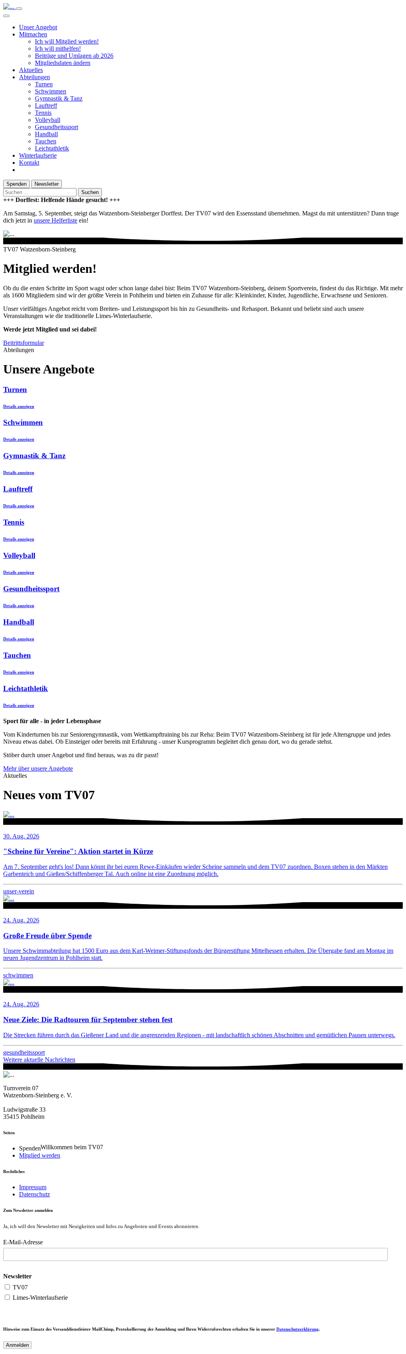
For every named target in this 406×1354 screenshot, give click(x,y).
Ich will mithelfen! (58, 48)
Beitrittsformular (23, 342)
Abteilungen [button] (34, 77)
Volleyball (47, 119)
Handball (46, 134)
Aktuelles (31, 70)
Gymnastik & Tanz (58, 98)
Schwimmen (50, 91)
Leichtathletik (52, 148)
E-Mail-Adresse (23, 1242)
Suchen (90, 192)
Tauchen (45, 141)
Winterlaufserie (38, 155)
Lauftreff (46, 105)
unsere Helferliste (55, 220)
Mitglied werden (39, 1155)
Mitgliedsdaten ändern (62, 62)
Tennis (43, 112)
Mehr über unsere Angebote (38, 768)
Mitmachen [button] (33, 34)
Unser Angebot (38, 27)
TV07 (19, 1287)
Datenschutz (34, 1194)
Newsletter (46, 184)
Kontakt (29, 162)
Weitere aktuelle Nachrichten (39, 1059)
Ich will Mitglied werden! (67, 41)
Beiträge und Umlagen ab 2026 (74, 55)
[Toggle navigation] (19, 9)
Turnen (44, 84)
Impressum (32, 1187)
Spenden (16, 184)
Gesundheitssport (56, 127)
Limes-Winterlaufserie (39, 1297)
